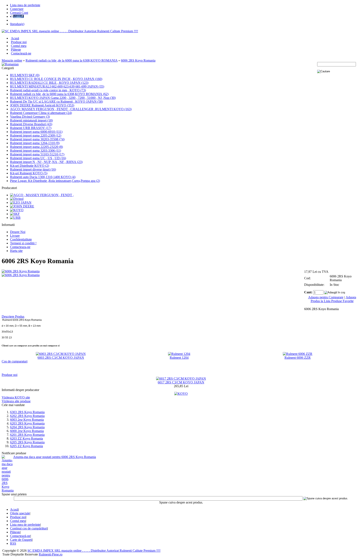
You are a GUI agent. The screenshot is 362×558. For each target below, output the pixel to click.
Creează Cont (19, 12)
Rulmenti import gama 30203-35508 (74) (37, 139)
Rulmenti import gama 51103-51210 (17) (37, 154)
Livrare (15, 235)
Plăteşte (16, 49)
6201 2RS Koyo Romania (27, 434)
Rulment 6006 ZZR (297, 357)
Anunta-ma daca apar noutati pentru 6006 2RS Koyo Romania (54, 457)
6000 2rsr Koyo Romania (27, 431)
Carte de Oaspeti (21, 539)
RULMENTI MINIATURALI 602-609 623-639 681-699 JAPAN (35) (57, 86)
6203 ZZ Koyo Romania (26, 438)
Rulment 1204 (179, 357)
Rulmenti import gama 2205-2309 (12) (35, 135)
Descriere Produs (13, 316)
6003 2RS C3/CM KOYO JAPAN (60, 357)
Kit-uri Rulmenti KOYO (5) (28, 173)
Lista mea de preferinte (25, 5)
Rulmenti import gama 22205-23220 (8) (36, 147)
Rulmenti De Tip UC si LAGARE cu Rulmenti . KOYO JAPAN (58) (56, 101)
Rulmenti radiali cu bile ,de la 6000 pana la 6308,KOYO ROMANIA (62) (59, 94)
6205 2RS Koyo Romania (27, 442)
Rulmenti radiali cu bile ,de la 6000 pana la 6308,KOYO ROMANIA (72, 60)
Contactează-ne (21, 53)
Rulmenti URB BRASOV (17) (30, 128)
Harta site (16, 250)
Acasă (15, 38)
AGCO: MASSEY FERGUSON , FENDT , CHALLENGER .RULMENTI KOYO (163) (71, 109)
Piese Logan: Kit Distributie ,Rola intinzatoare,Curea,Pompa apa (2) (55, 181)
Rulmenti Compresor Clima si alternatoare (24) (41, 113)
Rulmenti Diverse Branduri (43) (31, 124)
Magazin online (12, 60)
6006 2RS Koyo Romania (138, 60)
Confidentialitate (21, 239)
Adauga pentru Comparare (325, 297)
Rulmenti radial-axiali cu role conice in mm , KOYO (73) (48, 90)
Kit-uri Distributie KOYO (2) (29, 165)
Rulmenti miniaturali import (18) (31, 120)
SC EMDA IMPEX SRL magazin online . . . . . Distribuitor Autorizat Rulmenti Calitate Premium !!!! (93, 550)
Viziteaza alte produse (16, 401)
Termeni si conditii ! (23, 243)
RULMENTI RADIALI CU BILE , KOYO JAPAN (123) (49, 82)
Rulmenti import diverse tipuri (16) (33, 169)
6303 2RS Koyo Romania (27, 412)
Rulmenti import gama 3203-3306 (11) (35, 150)
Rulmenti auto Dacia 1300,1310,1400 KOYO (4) (42, 177)
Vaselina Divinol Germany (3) (30, 116)
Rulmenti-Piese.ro (50, 554)
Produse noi (19, 42)
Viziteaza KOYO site (16, 397)
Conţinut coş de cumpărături (28, 528)
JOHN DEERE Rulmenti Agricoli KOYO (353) (42, 105)
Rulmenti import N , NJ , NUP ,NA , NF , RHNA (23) (46, 162)
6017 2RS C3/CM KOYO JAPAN (181, 382)
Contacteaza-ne (20, 247)
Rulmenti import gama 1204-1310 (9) (34, 143)
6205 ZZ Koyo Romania (26, 446)
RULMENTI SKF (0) (24, 75)
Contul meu (18, 46)
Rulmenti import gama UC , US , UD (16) (38, 158)
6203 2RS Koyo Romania (27, 423)
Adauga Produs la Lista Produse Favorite (333, 299)
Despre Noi (17, 232)
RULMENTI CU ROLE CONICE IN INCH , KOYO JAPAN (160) (56, 79)
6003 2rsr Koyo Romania (27, 419)
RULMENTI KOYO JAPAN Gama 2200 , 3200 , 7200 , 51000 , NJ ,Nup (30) (63, 98)
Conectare (16, 9)
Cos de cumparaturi (14, 361)
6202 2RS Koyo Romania (27, 416)
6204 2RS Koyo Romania (27, 427)
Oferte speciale (20, 513)
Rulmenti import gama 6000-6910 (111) (36, 131)
